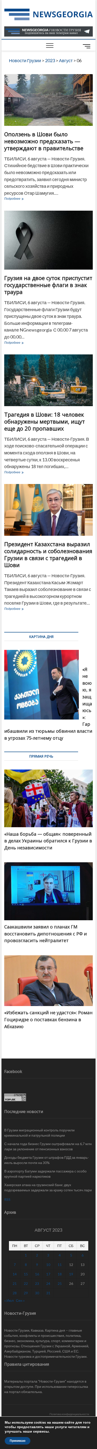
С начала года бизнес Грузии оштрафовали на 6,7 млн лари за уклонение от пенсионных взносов (48, 1146)
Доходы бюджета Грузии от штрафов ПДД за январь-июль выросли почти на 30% (46, 1160)
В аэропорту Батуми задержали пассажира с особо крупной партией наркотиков (45, 1173)
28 (15, 1293)
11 (60, 1264)
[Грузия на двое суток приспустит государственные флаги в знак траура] (48, 240)
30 (37, 1293)
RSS (7, 1199)
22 (26, 1283)
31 (48, 1293)
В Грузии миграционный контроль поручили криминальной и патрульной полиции (39, 1132)
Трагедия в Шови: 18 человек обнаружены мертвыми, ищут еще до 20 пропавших (44, 421)
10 (48, 1264)
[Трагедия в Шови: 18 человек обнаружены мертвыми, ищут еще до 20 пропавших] (48, 380)
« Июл (9, 1300)
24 (48, 1283)
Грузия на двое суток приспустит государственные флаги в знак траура (48, 284)
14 (15, 1274)
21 (15, 1283)
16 (37, 1274)
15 (26, 1274)
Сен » (20, 1300)
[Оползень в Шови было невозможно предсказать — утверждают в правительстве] (48, 100)
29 (26, 1293)
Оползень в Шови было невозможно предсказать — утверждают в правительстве (43, 141)
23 (37, 1283)
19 (71, 1274)
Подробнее (23, 199)
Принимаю (17, 1441)
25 (60, 1283)
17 (48, 1274)
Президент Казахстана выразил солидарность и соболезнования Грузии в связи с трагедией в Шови (48, 554)
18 (60, 1274)
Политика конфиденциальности (69, 1414)
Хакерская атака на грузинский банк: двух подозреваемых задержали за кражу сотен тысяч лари (48, 1187)
